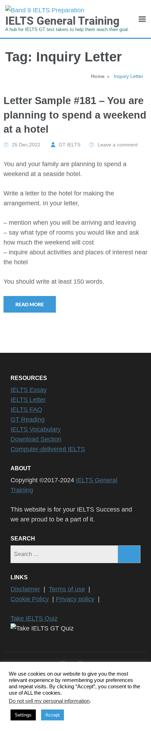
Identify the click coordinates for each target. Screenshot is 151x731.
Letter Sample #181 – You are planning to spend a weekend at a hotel (75, 115)
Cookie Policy (30, 599)
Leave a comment (118, 144)
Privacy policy (75, 599)
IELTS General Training (62, 21)
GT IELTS (69, 144)
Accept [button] (52, 715)
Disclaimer (25, 589)
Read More (29, 304)
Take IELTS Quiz (34, 618)
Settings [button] (23, 715)
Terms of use (67, 589)
